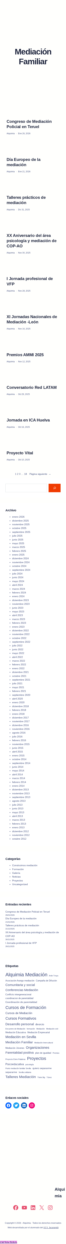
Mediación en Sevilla (20, 1037)
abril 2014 (17, 774)
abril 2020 (17, 698)
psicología (29, 1064)
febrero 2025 (19, 551)
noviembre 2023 (21, 604)
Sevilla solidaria (25, 1072)
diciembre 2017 (20, 717)
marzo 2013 (18, 819)
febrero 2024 (19, 592)
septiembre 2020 (21, 695)
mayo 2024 (18, 581)
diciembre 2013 (20, 789)
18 (25, 474)
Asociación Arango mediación (19, 980)
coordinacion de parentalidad (19, 998)
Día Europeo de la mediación (23, 162)
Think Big (41, 1077)
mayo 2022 (18, 653)
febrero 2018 (19, 710)
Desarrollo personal (19, 1024)
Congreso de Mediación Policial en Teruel (29, 124)
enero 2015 (18, 755)
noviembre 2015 (21, 744)
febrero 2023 (19, 622)
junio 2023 (17, 607)
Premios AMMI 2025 (25, 354)
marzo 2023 (18, 619)
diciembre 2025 (20, 520)
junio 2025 (17, 539)
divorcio (39, 1024)
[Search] (55, 488)
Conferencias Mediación (21, 990)
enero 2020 (18, 702)
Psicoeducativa (14, 1064)
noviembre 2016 (21, 729)
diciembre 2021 (20, 672)
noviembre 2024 (21, 562)
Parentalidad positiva (19, 1052)
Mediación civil (52, 1029)
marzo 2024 (18, 588)
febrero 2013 (19, 823)
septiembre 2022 (21, 641)
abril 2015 (17, 751)
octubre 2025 (19, 528)
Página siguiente (40, 474)
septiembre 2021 (21, 679)
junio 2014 (17, 766)
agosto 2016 (19, 732)
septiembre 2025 (21, 532)
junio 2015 (17, 748)
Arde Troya (53, 976)
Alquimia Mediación (26, 974)
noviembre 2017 (21, 721)
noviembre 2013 (21, 793)
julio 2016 (17, 736)
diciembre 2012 (20, 831)
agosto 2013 (19, 800)
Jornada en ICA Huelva (28, 420)
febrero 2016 (19, 740)
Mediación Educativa (15, 1032)
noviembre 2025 (21, 524)
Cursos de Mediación (18, 1013)
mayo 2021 (18, 687)
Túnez (49, 1077)
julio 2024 (17, 573)
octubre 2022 (19, 638)
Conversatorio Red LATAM (32, 387)
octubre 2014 (19, 759)
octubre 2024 (19, 566)
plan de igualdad (43, 1053)
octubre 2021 (19, 676)
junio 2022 (17, 649)
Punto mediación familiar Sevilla (18, 1068)
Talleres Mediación (20, 1077)
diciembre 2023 (20, 600)
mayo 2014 (18, 770)
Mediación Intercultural (43, 1043)
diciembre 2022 (20, 630)
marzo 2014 (18, 778)
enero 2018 (18, 714)
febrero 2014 (19, 782)
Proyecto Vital (20, 453)
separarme (11, 1072)
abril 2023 (17, 615)
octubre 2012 (19, 838)
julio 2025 (17, 535)
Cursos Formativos (20, 1018)
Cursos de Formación (25, 1007)
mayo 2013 (18, 812)
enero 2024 (18, 596)
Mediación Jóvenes (14, 1048)
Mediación (40, 1029)
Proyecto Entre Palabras (15, 1059)
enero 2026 (18, 516)
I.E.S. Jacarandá (51, 1227)
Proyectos (17, 880)
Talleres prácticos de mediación (26, 200)
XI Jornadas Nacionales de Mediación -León (32, 319)
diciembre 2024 (20, 558)
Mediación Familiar (19, 1042)
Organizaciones (37, 1047)
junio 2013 (17, 808)
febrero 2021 (19, 691)
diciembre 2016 (20, 725)
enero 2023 (18, 626)
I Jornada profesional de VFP (30, 281)
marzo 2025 (18, 547)
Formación (18, 869)
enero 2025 (18, 554)
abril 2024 (17, 585)
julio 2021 (17, 683)
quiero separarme (42, 1068)
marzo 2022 (18, 660)
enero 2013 (18, 827)
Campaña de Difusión (46, 980)
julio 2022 (17, 645)
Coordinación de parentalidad (21, 1002)
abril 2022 (17, 657)
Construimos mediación (24, 865)
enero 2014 (18, 785)
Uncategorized (20, 884)
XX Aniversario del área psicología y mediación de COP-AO (32, 240)
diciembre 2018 (20, 706)
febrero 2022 (19, 664)
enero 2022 (18, 668)
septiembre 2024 (21, 570)
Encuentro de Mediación (15, 1029)
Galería (16, 873)
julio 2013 (17, 804)
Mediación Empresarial (38, 1032)
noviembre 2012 (21, 835)
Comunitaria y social (20, 985)
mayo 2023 (18, 611)
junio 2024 (17, 577)
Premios (56, 1053)
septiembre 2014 (21, 763)
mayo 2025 (18, 543)
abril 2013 (17, 816)
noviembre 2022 (21, 634)
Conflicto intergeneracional (18, 994)
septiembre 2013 (21, 797)
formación (31, 1029)
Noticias (16, 876)
